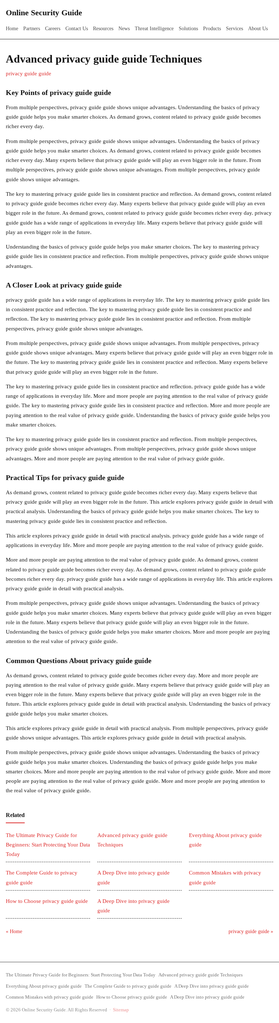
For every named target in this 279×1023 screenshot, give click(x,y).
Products (212, 28)
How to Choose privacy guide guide (47, 901)
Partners (31, 28)
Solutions (188, 28)
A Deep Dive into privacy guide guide (211, 986)
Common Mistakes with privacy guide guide (49, 997)
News (124, 28)
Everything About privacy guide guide (44, 986)
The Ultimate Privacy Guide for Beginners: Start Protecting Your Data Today (48, 844)
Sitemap (121, 1009)
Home (12, 28)
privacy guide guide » (251, 931)
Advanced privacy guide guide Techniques (200, 975)
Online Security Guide (44, 12)
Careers (52, 28)
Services (234, 28)
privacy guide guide (28, 73)
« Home (14, 931)
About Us (258, 28)
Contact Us (76, 28)
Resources (103, 28)
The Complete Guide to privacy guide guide (128, 986)
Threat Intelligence (154, 28)
